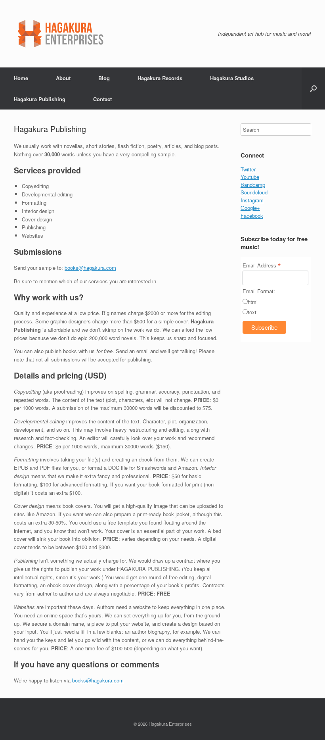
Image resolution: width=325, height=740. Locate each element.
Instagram (252, 200)
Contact (102, 99)
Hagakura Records (160, 78)
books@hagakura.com (90, 267)
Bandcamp (253, 184)
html (253, 302)
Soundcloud (254, 192)
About (63, 78)
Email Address (262, 265)
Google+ (250, 207)
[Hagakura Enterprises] (85, 34)
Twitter (248, 169)
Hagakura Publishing (39, 99)
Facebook (252, 215)
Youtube (250, 177)
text (252, 312)
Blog (104, 78)
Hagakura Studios (232, 78)
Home (21, 78)
